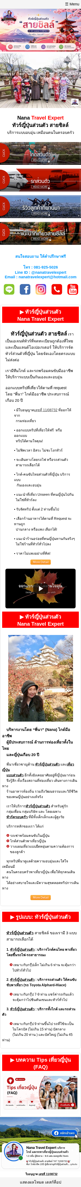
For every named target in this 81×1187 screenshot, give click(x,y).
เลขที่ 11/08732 (45, 410)
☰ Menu (72, 4)
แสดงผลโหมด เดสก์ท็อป (40, 1182)
